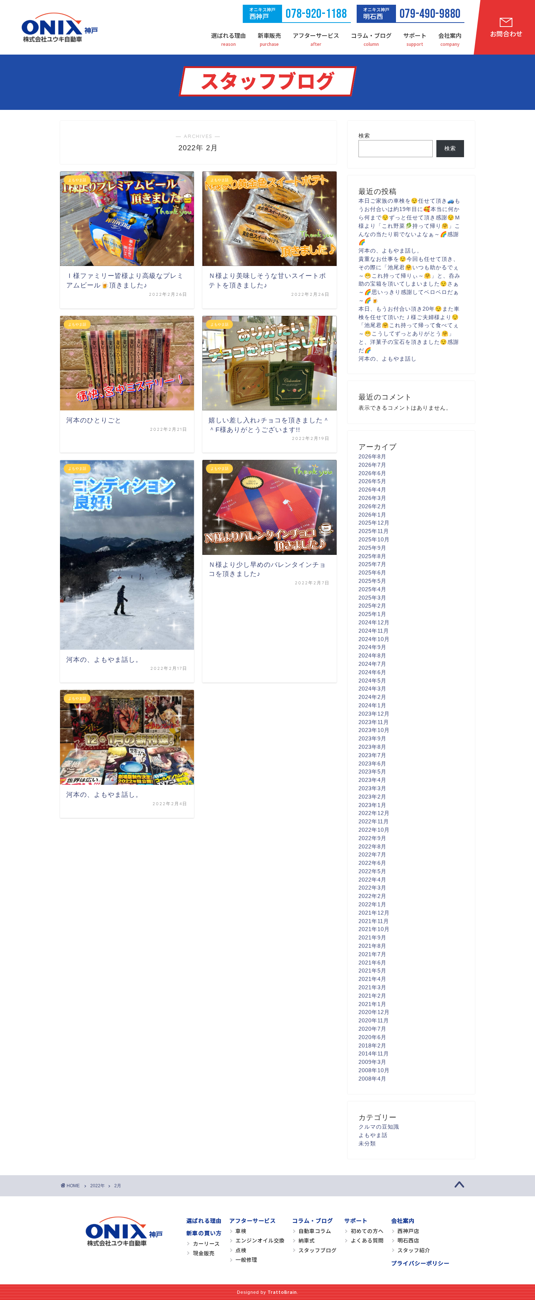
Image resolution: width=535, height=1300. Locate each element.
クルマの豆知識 (378, 1127)
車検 (240, 1231)
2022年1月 (372, 904)
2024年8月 (372, 655)
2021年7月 (372, 954)
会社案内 (449, 35)
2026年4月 (372, 489)
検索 (364, 135)
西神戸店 (408, 1231)
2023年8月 (372, 747)
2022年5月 (372, 871)
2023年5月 (372, 771)
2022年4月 (372, 879)
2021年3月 (372, 987)
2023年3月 (372, 788)
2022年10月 (374, 830)
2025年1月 (372, 614)
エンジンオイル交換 (260, 1240)
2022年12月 (374, 813)
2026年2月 (372, 506)
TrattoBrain (282, 1292)
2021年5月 (372, 970)
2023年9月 (372, 738)
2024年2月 (372, 697)
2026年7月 (372, 465)
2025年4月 (372, 589)
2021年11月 (373, 921)
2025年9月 (372, 548)
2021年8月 (372, 946)
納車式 (306, 1240)
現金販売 (204, 1253)
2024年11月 (373, 631)
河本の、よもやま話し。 (390, 250)
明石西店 (408, 1240)
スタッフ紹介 (413, 1250)
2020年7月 (372, 1029)
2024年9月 (372, 647)
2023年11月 (373, 722)
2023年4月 (372, 780)
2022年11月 (373, 821)
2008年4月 (372, 1079)
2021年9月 (372, 937)
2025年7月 (372, 564)
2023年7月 (372, 755)
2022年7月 (372, 854)
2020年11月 (373, 1020)
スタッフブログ (317, 1250)
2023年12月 (374, 714)
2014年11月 (373, 1053)
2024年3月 (372, 688)
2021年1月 (372, 1004)
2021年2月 (372, 996)
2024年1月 (372, 705)
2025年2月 (372, 606)
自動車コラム (314, 1231)
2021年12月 (374, 913)
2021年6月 (372, 962)
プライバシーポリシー (420, 1263)
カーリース (206, 1243)
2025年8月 (372, 556)
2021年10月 (374, 929)
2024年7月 (372, 664)
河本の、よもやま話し (387, 358)
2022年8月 (372, 846)
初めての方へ (367, 1231)
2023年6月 (372, 763)
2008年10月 (374, 1070)
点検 (240, 1250)
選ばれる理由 (228, 35)
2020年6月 (372, 1037)
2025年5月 (372, 581)
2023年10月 (374, 730)
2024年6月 (372, 672)
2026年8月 (372, 456)
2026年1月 (372, 515)
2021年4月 (372, 979)
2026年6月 (372, 473)
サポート (415, 35)
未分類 (367, 1143)
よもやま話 (373, 1135)
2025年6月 (372, 572)
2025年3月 (372, 598)
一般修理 (246, 1259)
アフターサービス (316, 35)
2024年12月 (374, 622)
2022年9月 (372, 838)
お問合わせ (506, 33)
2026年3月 (372, 498)
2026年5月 (372, 481)
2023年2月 (372, 797)
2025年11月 (373, 531)
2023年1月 (372, 805)
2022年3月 (372, 887)
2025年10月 (374, 539)
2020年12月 (374, 1012)
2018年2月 (372, 1045)
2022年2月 (372, 896)
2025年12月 (374, 523)
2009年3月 (372, 1062)
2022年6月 (372, 863)
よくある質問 (367, 1240)
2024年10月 (374, 639)
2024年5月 (372, 680)
